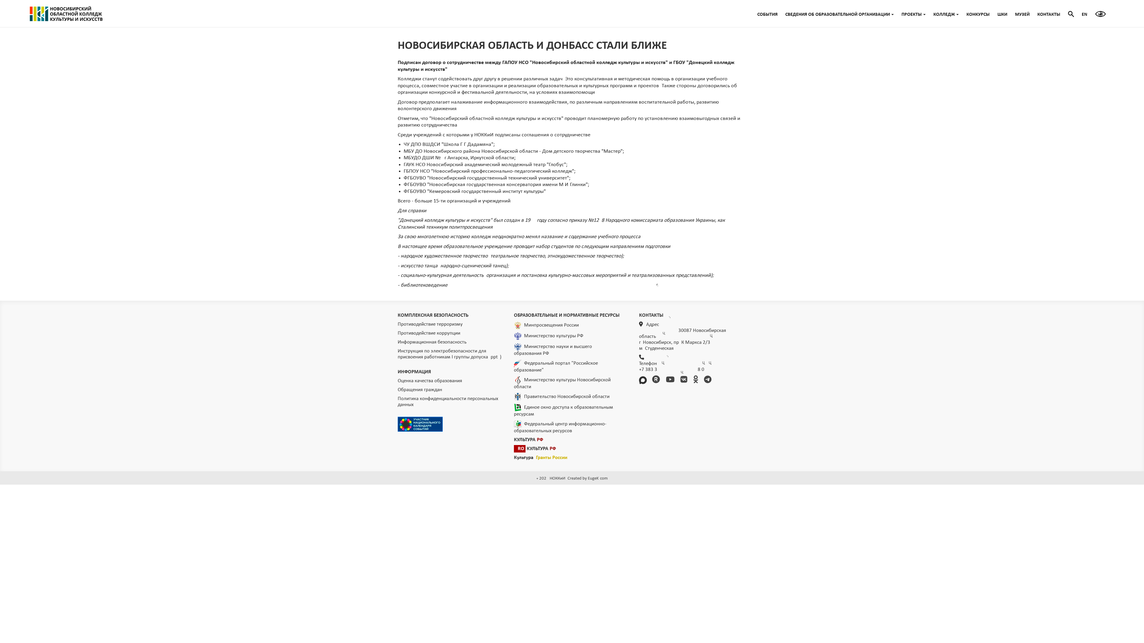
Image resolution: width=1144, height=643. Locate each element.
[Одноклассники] (696, 380)
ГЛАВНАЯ (66, 13)
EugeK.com (598, 478)
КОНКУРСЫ (978, 14)
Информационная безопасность (432, 342)
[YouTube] (671, 380)
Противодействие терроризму (430, 324)
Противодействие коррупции (429, 333)
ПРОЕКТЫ (911, 14)
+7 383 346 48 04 (671, 369)
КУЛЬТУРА (528, 439)
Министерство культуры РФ (553, 335)
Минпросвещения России (551, 325)
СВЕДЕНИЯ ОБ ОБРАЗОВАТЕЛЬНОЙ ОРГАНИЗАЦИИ (837, 14)
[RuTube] (657, 380)
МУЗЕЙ (1022, 14)
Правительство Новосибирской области (567, 396)
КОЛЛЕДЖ (944, 14)
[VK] (684, 380)
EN (1084, 14)
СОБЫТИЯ (767, 14)
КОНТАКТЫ (1048, 14)
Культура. (540, 457)
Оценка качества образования (430, 380)
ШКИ (1002, 14)
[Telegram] (709, 380)
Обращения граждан (420, 389)
